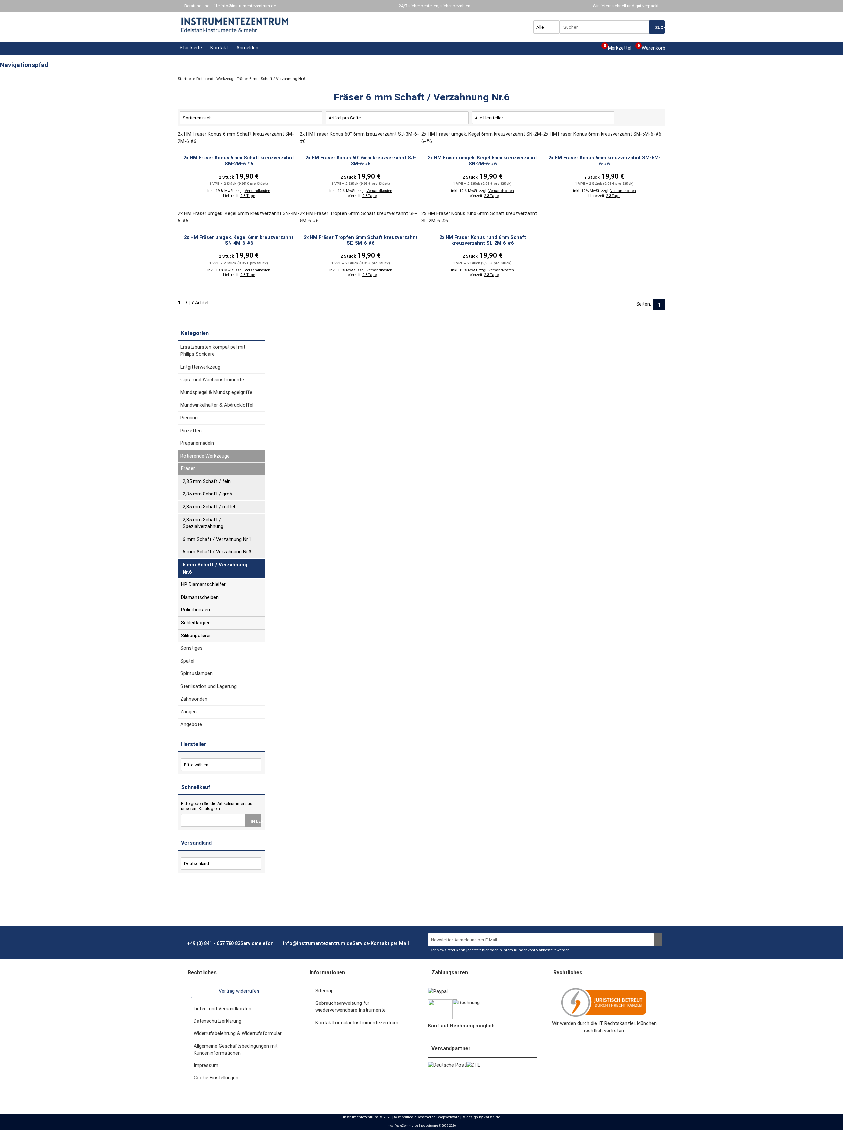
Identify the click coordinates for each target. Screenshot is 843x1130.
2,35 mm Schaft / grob (207, 494)
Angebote (191, 724)
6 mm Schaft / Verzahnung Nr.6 (215, 568)
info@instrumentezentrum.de (248, 5)
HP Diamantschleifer (203, 584)
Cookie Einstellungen (216, 1078)
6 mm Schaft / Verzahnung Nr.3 (217, 552)
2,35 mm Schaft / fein (207, 481)
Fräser (188, 468)
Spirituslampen (196, 673)
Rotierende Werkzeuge (205, 456)
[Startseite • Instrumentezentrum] (235, 25)
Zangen (188, 712)
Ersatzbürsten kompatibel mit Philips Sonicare (212, 350)
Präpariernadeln (197, 443)
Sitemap (324, 991)
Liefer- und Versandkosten (222, 1009)
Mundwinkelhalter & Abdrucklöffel (216, 405)
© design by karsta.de (481, 1117)
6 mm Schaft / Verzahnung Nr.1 (217, 539)
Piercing (189, 418)
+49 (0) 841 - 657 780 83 (230, 943)
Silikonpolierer (196, 635)
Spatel (187, 661)
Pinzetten (191, 431)
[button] (246, 48)
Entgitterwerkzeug (200, 367)
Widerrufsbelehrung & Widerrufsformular (238, 1033)
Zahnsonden (193, 699)
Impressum (206, 1065)
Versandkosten (257, 191)
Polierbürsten (195, 610)
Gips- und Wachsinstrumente (212, 379)
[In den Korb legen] (253, 820)
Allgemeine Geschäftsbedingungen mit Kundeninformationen (236, 1049)
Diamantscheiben (200, 597)
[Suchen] (657, 27)
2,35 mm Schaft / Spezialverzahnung (203, 523)
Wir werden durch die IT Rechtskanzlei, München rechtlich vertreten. (604, 1026)
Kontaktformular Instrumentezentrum (356, 1023)
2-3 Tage (247, 196)
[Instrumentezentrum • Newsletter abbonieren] (658, 939)
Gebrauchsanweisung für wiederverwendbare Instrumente (350, 1006)
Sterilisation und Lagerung (208, 686)
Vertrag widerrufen (239, 991)
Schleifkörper (195, 623)
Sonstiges (191, 648)
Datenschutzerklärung (217, 1021)
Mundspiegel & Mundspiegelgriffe (216, 392)
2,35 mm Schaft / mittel (209, 507)
